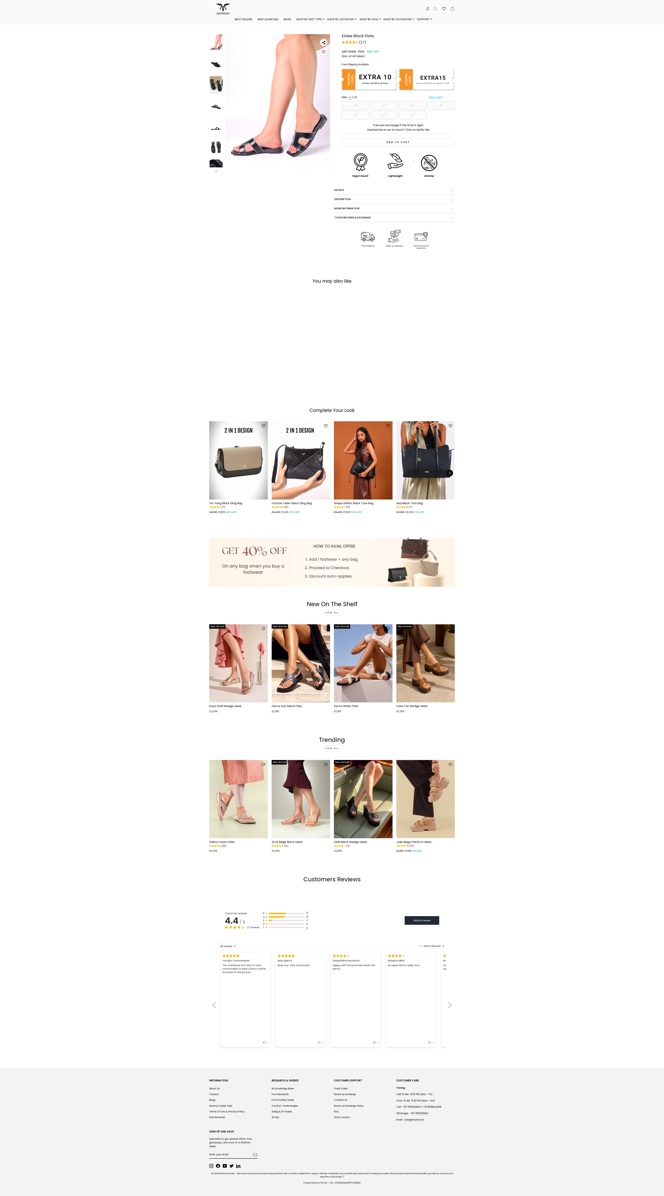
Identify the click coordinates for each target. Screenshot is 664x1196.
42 (412, 115)
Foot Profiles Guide (283, 1100)
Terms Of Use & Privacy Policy (226, 1111)
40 (355, 115)
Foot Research (280, 1094)
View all (332, 612)
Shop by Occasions (397, 19)
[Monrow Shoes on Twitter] (231, 1166)
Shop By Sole (368, 19)
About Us (214, 1088)
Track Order (341, 1088)
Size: (392, 97)
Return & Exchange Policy (348, 1106)
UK (355, 97)
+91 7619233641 (419, 1113)
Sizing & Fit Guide (282, 1111)
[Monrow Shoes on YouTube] (225, 1166)
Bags (287, 19)
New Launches (267, 19)
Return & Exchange (345, 1094)
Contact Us (340, 1100)
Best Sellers (243, 19)
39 (441, 105)
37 (384, 105)
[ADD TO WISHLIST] (323, 52)
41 (383, 115)
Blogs (212, 1100)
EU (350, 97)
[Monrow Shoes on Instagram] (211, 1166)
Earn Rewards (217, 1117)
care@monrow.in (414, 1119)
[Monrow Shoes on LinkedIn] (238, 1166)
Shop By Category (340, 19)
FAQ (336, 1111)
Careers (214, 1094)
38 (412, 105)
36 (355, 105)
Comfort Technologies (285, 1106)
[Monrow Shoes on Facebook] (218, 1166)
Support (423, 19)
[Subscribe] (255, 1155)
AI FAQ (275, 1117)
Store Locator (342, 1117)
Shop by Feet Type (309, 19)
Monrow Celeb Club (220, 1106)
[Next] (449, 473)
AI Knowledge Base (283, 1088)
